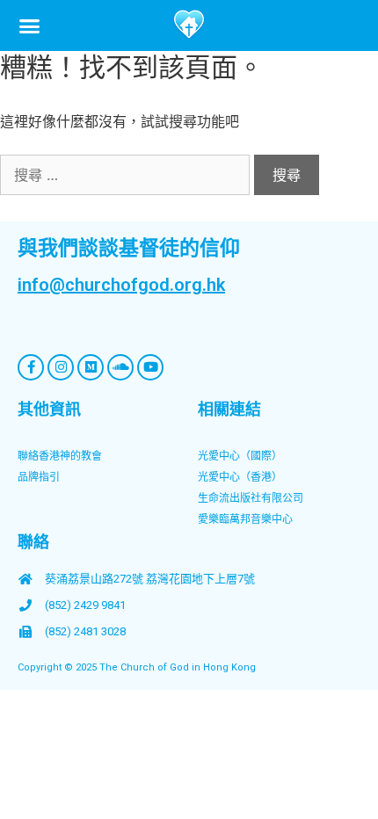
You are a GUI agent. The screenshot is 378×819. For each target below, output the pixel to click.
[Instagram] (60, 367)
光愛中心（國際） (240, 456)
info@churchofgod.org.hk (121, 284)
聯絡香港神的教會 (60, 456)
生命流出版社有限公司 (250, 498)
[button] (30, 25)
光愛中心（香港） (240, 477)
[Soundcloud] (120, 367)
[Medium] (90, 367)
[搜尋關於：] (127, 175)
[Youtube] (150, 367)
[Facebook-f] (31, 367)
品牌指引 (39, 477)
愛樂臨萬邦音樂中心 (245, 519)
